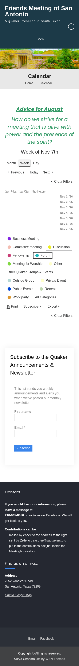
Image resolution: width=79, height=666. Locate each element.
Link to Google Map (18, 595)
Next (46, 172)
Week (24, 163)
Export (52, 306)
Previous (17, 172)
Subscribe (31, 306)
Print (12, 307)
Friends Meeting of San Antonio (38, 11)
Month (11, 163)
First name (22, 411)
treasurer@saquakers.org (48, 540)
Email (19, 427)
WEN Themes (55, 659)
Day (36, 163)
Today (33, 172)
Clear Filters (63, 181)
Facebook (53, 515)
